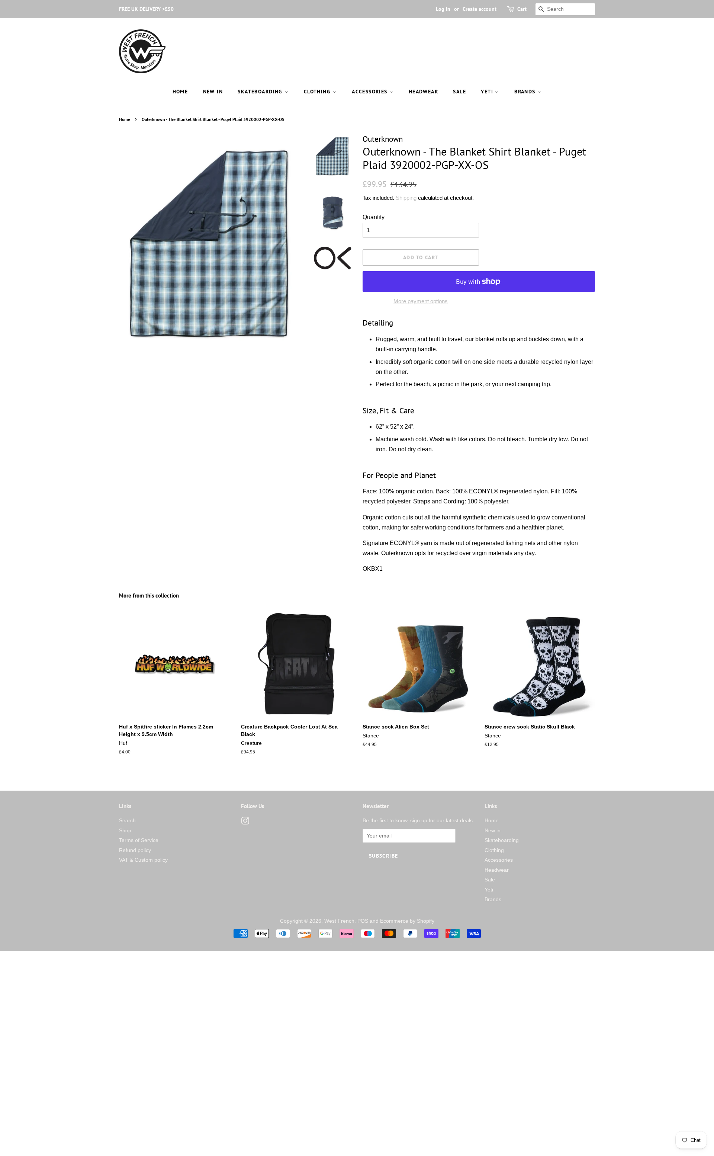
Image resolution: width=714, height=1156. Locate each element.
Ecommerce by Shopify (407, 921)
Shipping (406, 198)
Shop (125, 830)
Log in (443, 9)
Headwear (423, 91)
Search (127, 820)
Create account (479, 9)
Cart (522, 9)
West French (339, 921)
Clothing (318, 91)
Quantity (374, 217)
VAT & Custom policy (143, 860)
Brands (525, 91)
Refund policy (135, 850)
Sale (459, 91)
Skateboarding (261, 91)
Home (180, 91)
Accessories (370, 91)
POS (362, 921)
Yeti (488, 91)
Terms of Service (138, 840)
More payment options (420, 301)
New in (213, 91)
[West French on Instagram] (245, 822)
